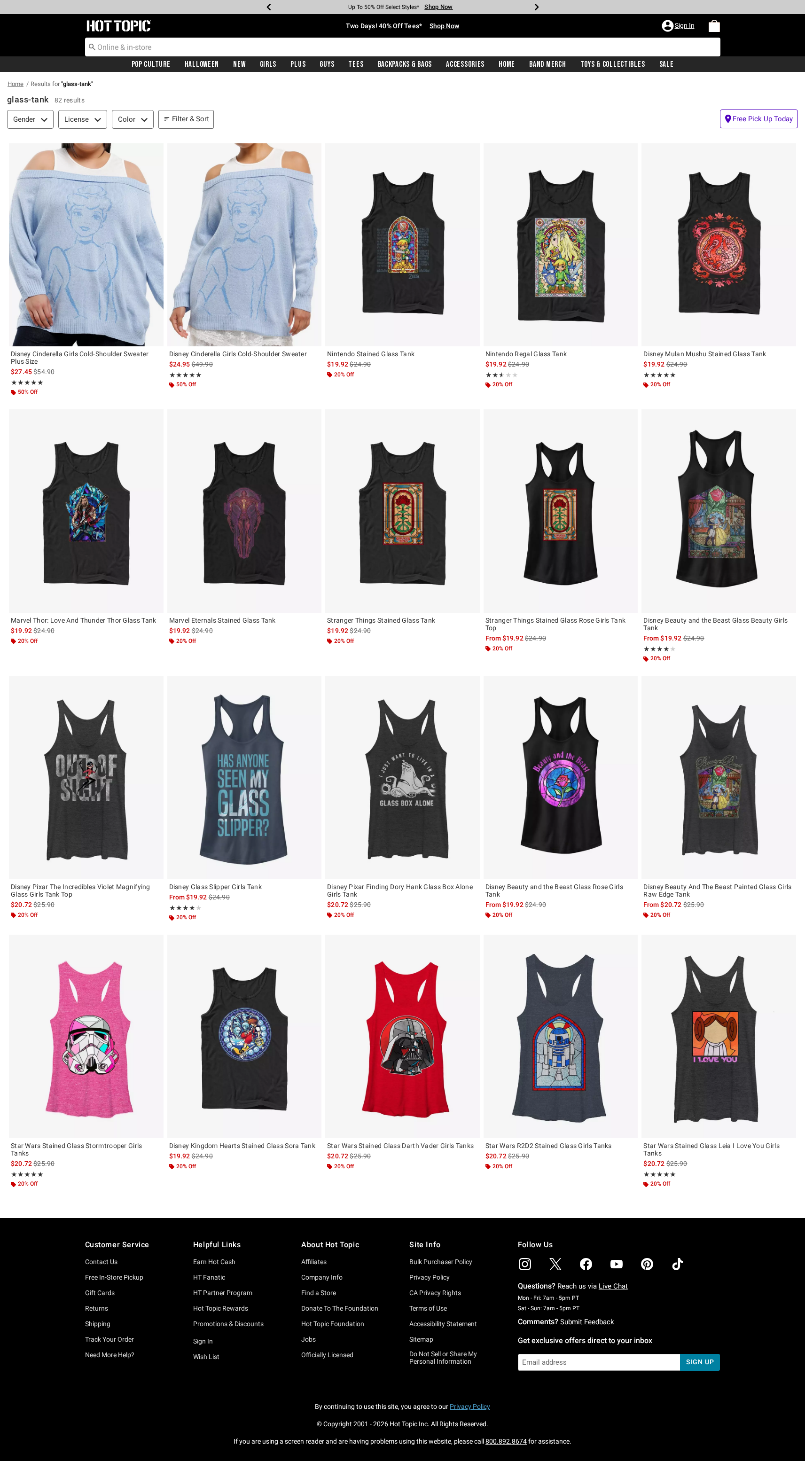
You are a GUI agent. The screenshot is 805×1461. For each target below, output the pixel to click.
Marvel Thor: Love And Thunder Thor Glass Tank (83, 620)
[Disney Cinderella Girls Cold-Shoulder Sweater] (244, 244)
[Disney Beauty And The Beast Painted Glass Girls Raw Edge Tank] (718, 777)
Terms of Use (428, 1308)
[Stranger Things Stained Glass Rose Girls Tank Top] (561, 510)
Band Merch (547, 64)
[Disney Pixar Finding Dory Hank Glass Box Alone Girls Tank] (402, 777)
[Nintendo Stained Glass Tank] (402, 244)
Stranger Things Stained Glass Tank (381, 620)
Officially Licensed (327, 1355)
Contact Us (101, 1262)
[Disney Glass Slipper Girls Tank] (244, 777)
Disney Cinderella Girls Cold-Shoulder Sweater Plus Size (80, 357)
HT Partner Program (222, 1293)
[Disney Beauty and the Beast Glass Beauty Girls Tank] (718, 510)
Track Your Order (109, 1339)
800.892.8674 (506, 1441)
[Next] (537, 7)
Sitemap (421, 1339)
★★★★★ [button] (27, 382)
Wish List (206, 1356)
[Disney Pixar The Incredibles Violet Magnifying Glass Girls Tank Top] (86, 777)
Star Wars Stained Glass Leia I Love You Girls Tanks (711, 1149)
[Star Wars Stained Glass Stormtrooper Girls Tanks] (86, 1036)
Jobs (308, 1339)
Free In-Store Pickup (114, 1277)
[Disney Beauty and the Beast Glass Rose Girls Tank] (561, 777)
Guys (327, 64)
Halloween (202, 64)
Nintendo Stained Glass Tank (370, 354)
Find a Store (318, 1293)
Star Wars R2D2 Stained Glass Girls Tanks (548, 1145)
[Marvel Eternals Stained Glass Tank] (244, 510)
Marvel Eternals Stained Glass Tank (222, 620)
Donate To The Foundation (339, 1308)
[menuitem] (714, 26)
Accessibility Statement (443, 1324)
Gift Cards (100, 1293)
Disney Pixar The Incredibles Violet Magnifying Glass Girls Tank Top (80, 890)
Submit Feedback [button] (587, 1322)
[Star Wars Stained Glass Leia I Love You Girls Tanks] (718, 1036)
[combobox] (402, 47)
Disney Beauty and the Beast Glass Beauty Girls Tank (715, 624)
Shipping (97, 1324)
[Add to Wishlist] (154, 152)
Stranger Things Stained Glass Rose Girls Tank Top (555, 624)
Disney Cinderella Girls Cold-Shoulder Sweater (238, 354)
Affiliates (314, 1262)
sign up (700, 1362)
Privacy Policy (429, 1277)
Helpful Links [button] (217, 1244)
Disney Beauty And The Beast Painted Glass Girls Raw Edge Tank (717, 890)
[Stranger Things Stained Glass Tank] (402, 510)
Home (507, 64)
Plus (297, 64)
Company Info (322, 1277)
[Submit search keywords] (92, 46)
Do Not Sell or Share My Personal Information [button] (443, 1358)
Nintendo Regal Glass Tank (526, 354)
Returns (96, 1308)
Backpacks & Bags (405, 64)
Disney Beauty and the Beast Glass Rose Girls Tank (554, 890)
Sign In (203, 1341)
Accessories (465, 64)
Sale (666, 64)
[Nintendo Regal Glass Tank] (561, 244)
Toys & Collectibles (612, 64)
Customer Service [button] (117, 1244)
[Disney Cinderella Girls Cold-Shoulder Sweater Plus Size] (86, 244)
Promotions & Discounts (228, 1324)
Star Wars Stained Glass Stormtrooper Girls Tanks (76, 1149)
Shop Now (438, 6)
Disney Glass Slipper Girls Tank (215, 887)
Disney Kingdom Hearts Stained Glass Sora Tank (242, 1145)
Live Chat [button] (613, 1286)
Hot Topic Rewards (220, 1308)
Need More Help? (109, 1355)
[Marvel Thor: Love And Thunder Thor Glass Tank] (86, 510)
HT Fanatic (209, 1277)
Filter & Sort (190, 119)
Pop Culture (151, 64)
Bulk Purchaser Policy (440, 1262)
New (239, 64)
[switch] (759, 118)
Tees (355, 64)
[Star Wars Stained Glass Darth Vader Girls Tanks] (402, 1036)
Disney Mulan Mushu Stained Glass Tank (704, 354)
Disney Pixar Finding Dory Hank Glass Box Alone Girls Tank (400, 890)
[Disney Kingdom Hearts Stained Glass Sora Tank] (244, 1036)
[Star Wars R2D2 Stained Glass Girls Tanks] (561, 1036)
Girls (268, 64)
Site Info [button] (424, 1244)
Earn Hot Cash (214, 1262)
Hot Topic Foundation (332, 1324)
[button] (679, 26)
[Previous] (269, 7)
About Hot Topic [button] (330, 1244)
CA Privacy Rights (435, 1293)
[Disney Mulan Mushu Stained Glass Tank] (718, 244)
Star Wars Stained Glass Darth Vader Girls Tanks (400, 1145)
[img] (525, 1264)
